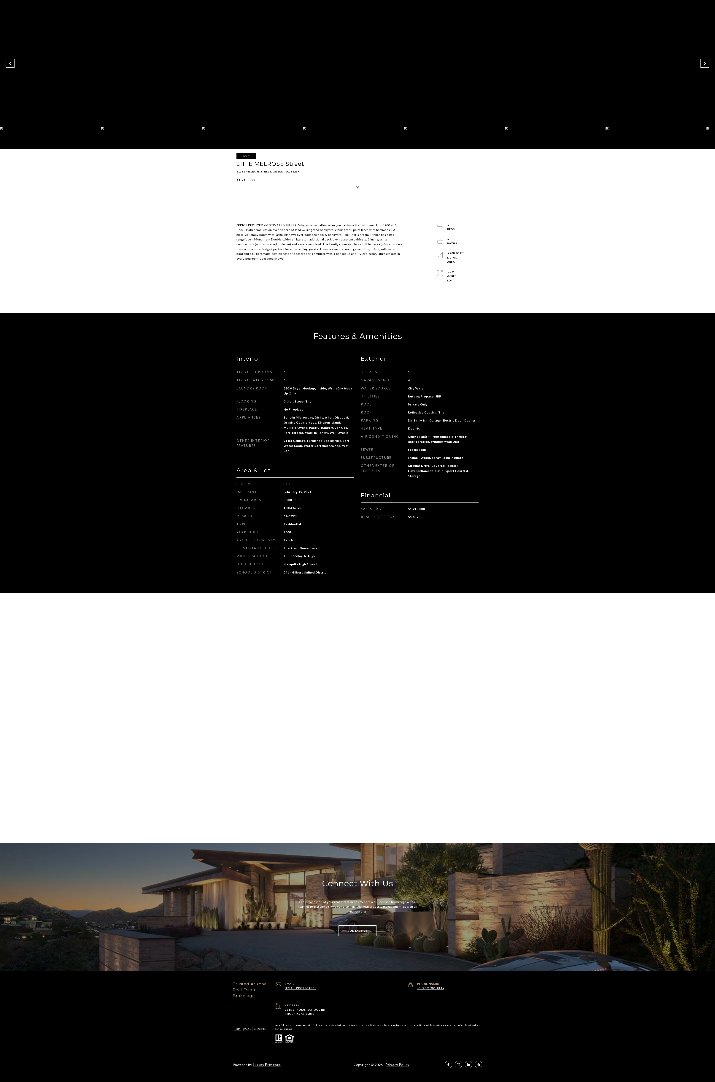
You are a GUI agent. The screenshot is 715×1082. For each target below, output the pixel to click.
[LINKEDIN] (468, 1064)
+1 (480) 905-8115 (430, 988)
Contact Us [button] (357, 930)
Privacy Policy (397, 1065)
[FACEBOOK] (448, 1064)
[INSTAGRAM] (458, 1064)
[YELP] (478, 1064)
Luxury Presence (267, 1065)
